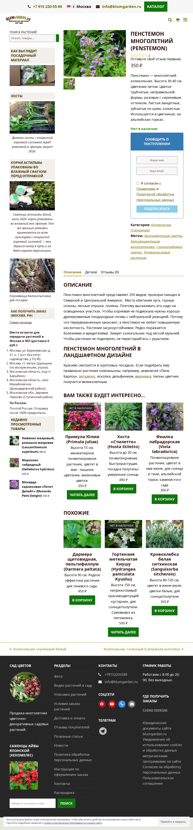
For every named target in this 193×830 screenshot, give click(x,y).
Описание (72, 272)
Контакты (62, 783)
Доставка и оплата (69, 718)
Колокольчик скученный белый (38, 649)
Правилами (145, 188)
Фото (58, 676)
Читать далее (82, 495)
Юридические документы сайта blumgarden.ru (157, 728)
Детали (91, 272)
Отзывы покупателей (72, 727)
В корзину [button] (123, 488)
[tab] (72, 272)
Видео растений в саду (73, 685)
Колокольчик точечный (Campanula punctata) (142, 649)
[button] (185, 19)
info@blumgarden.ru (121, 6)
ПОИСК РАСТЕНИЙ (23, 32)
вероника (143, 376)
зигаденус (87, 376)
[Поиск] (57, 38)
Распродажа (64, 792)
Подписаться (157, 208)
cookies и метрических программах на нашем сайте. (73, 823)
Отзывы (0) (110, 272)
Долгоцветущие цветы (163, 235)
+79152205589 (116, 674)
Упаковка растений (70, 694)
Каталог (156, 6)
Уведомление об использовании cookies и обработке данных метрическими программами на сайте (162, 750)
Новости (61, 745)
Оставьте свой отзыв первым (155, 59)
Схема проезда (21, 322)
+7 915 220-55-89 (47, 6)
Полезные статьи (68, 736)
